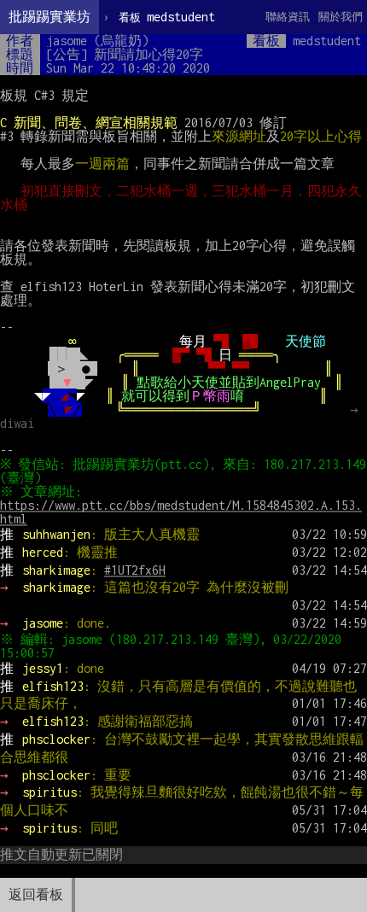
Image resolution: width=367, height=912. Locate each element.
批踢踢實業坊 (49, 16)
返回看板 (36, 894)
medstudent (167, 16)
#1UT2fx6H (135, 570)
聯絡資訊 (287, 16)
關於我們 (340, 16)
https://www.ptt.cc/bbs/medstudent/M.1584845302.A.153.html (181, 512)
